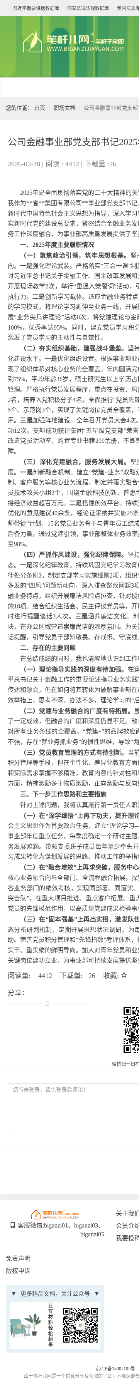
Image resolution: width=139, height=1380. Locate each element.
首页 (39, 108)
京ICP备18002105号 (115, 1369)
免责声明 (18, 1258)
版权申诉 (18, 1271)
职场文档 (64, 108)
